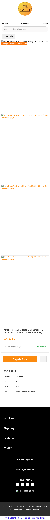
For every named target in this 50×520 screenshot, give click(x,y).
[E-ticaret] (25, 518)
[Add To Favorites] (43, 359)
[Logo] (25, 8)
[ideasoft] (10, 518)
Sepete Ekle (20, 359)
